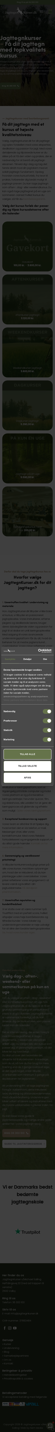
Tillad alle (27, 754)
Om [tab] (45, 659)
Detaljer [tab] (27, 659)
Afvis (27, 777)
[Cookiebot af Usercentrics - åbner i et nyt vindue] (38, 651)
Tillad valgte (27, 766)
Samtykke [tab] (10, 659)
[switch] (47, 720)
